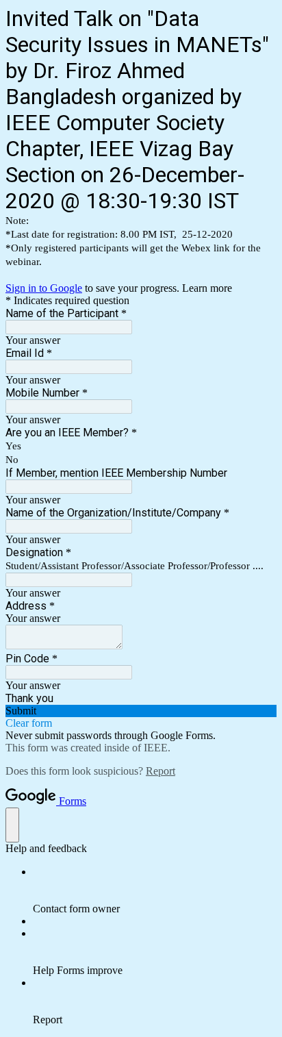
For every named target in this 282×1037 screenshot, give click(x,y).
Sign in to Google (43, 288)
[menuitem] (155, 890)
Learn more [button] (207, 288)
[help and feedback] (12, 825)
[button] (141, 711)
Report (160, 771)
